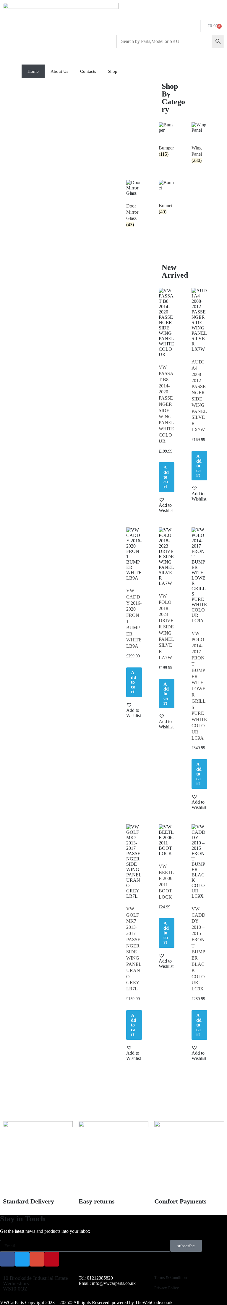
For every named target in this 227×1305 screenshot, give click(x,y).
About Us (59, 71)
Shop (112, 71)
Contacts (88, 71)
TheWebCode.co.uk (154, 1302)
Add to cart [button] (166, 477)
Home (33, 71)
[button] (166, 505)
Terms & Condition (170, 1277)
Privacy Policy (166, 1287)
